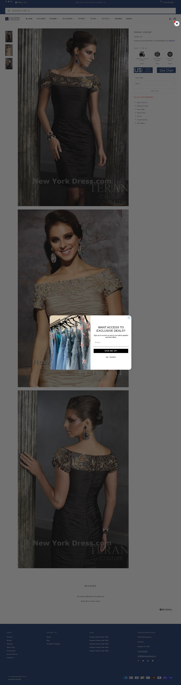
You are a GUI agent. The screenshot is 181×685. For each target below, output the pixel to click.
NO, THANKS (111, 357)
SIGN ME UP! (111, 351)
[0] (176, 23)
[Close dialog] (129, 317)
